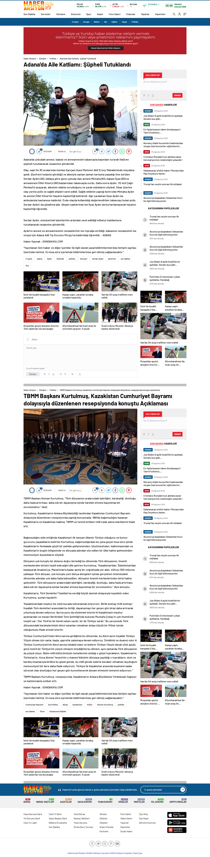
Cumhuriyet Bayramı (34, 704)
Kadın (100, 14)
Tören (42, 711)
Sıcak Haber (126, 831)
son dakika (125, 259)
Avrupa (86, 22)
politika (72, 259)
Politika (135, 22)
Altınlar (103, 814)
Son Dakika (29, 14)
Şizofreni (112, 259)
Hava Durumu (85, 800)
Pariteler (139, 800)
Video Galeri (126, 818)
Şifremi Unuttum (147, 822)
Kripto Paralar (178, 800)
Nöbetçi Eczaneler (58, 822)
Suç (27, 265)
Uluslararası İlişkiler (57, 711)
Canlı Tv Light (30, 822)
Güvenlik (60, 259)
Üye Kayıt (144, 818)
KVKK (112, 853)
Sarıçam (83, 259)
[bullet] (65, 374)
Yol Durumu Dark (32, 818)
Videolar (130, 14)
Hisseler (123, 800)
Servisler (46, 14)
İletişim (82, 853)
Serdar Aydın (97, 259)
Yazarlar (145, 14)
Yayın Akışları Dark (58, 818)
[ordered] (61, 374)
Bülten (97, 22)
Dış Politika (53, 704)
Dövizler (104, 818)
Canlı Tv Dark (55, 814)
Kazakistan (77, 704)
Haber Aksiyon (30, 58)
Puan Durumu (105, 800)
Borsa (27, 800)
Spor (88, 14)
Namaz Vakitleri (45, 800)
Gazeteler (160, 14)
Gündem (60, 14)
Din (105, 22)
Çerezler (105, 853)
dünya (65, 704)
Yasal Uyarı (138, 853)
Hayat (124, 22)
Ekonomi (76, 14)
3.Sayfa (75, 22)
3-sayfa (29, 259)
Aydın (49, 259)
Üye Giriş (143, 814)
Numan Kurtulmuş (105, 704)
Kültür (89, 704)
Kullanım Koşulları (124, 853)
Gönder (32, 374)
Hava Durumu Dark (33, 814)
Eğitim (114, 22)
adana (39, 259)
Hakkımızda (72, 853)
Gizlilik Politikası (94, 853)
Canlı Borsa (79, 814)
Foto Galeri (115, 14)
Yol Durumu (157, 800)
